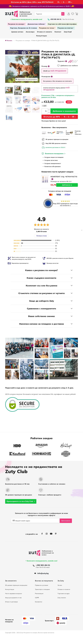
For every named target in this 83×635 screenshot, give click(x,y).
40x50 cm (54, 71)
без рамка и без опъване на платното (57, 81)
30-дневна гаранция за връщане (16, 585)
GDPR (37, 597)
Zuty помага (62, 597)
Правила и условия (41, 585)
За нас (60, 585)
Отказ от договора (11, 602)
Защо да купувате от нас (13, 597)
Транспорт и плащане (42, 589)
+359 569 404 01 (43, 565)
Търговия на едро (64, 593)
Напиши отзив (41, 236)
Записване (65, 521)
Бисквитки (38, 602)
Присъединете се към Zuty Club (20, 501)
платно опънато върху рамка (56, 89)
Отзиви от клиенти (64, 589)
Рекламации (39, 593)
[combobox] (48, 14)
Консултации (9, 589)
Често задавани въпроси (13, 593)
